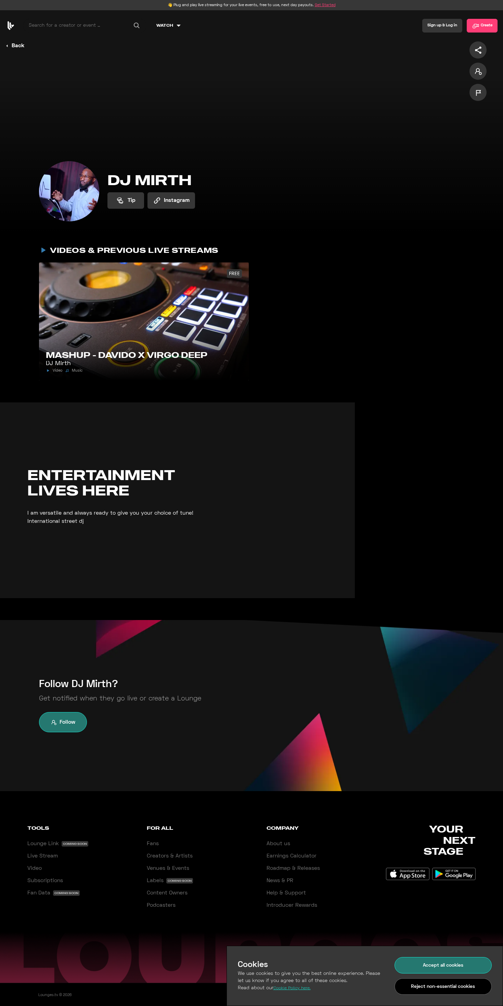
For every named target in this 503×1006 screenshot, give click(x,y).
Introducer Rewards (292, 905)
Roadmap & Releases (293, 868)
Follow (67, 722)
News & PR (280, 880)
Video (34, 868)
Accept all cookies (443, 965)
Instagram (177, 200)
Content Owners (167, 893)
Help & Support (286, 893)
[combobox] (84, 26)
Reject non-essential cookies (443, 986)
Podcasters (161, 905)
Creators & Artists (170, 856)
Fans (153, 843)
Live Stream (42, 856)
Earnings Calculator (292, 856)
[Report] (478, 92)
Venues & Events (168, 868)
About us (278, 843)
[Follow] (478, 71)
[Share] (478, 50)
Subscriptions (45, 880)
